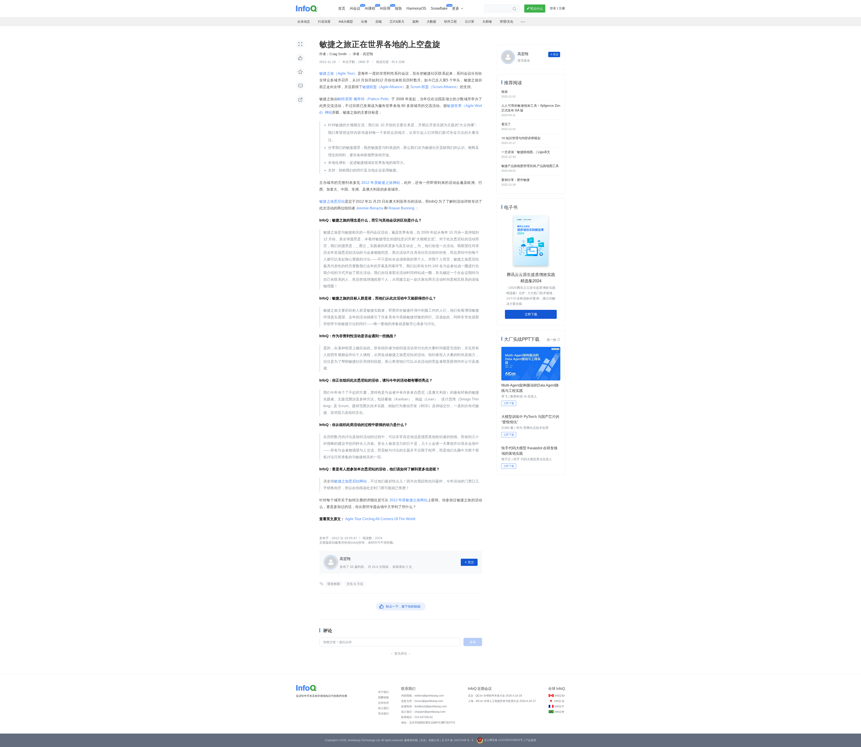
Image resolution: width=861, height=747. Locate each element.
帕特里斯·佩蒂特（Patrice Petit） (364, 99)
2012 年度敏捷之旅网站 (380, 183)
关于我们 (383, 692)
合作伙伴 (383, 702)
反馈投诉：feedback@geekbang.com (424, 706)
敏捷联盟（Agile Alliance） (384, 87)
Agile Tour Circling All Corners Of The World (380, 519)
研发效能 (333, 584)
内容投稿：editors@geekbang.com (422, 695)
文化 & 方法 (355, 584)
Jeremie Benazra (369, 208)
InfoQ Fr (559, 706)
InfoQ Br (559, 711)
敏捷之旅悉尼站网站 (350, 481)
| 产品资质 (530, 740)
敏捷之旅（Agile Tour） (338, 73)
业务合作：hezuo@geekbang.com (422, 701)
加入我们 (383, 708)
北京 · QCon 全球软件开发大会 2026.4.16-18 (495, 695)
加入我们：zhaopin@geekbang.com (423, 711)
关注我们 (383, 713)
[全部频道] (522, 22)
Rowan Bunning (401, 208)
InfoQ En (559, 695)
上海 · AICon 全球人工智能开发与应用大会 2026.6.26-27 (502, 701)
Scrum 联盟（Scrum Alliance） (434, 87)
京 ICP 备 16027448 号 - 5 (457, 740)
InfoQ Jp (559, 701)
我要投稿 (383, 697)
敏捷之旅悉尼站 (332, 201)
